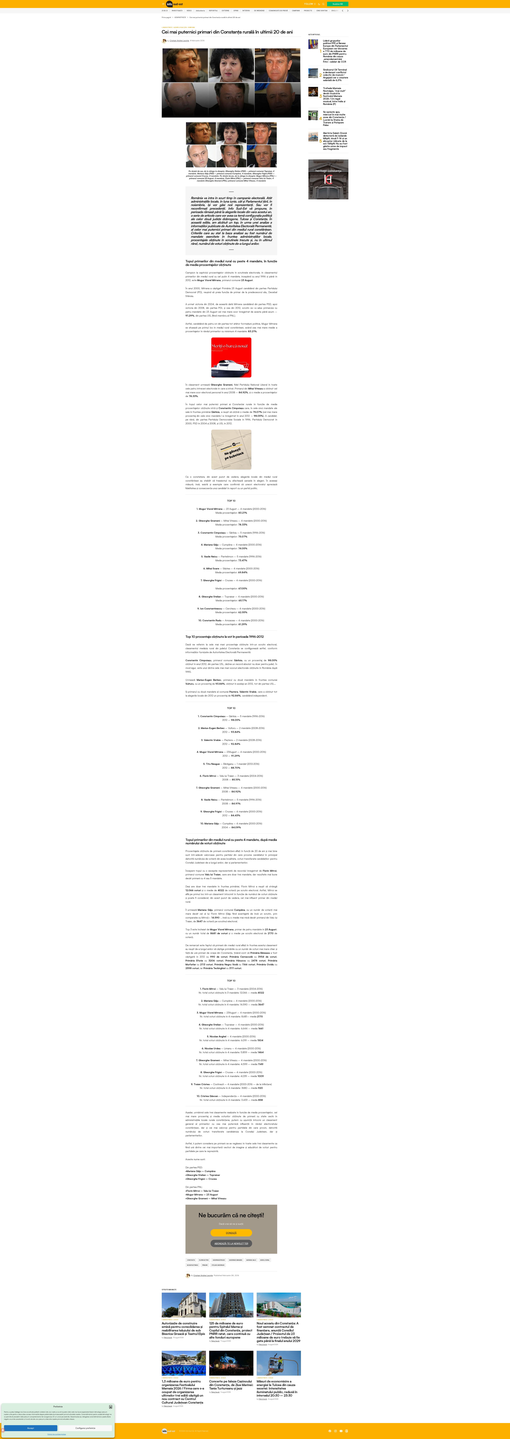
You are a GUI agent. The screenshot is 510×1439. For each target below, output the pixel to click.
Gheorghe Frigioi (219, 1260)
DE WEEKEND (259, 11)
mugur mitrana (192, 1265)
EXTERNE (225, 11)
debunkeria (200, 11)
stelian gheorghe (218, 1265)
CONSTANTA (191, 1260)
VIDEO (189, 11)
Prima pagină (166, 17)
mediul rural (264, 1260)
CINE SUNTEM (321, 11)
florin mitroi (204, 1260)
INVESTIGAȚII (177, 11)
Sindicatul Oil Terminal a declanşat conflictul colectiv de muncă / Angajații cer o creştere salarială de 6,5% (335, 75)
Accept (30, 1428)
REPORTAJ (213, 11)
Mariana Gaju (251, 1260)
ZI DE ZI (165, 11)
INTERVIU (246, 11)
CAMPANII (296, 11)
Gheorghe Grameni (235, 1260)
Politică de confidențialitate (56, 1434)
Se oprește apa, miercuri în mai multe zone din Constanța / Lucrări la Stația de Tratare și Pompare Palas (334, 118)
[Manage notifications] (3, 1430)
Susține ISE (337, 4)
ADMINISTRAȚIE (180, 17)
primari (204, 1265)
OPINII (235, 11)
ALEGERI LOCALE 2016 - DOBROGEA (184, 27)
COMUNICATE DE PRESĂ (278, 11)
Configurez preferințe (85, 1428)
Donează (231, 1233)
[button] (110, 1406)
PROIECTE (308, 11)
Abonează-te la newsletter (231, 1243)
